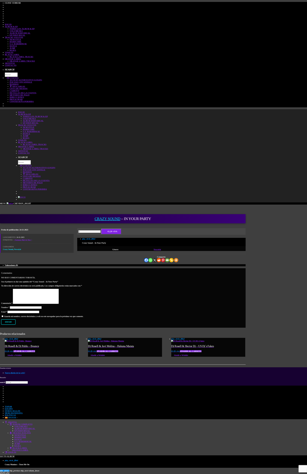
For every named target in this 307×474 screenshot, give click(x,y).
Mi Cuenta (12, 78)
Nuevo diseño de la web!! (15, 373)
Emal (4, 312)
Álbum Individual (20, 33)
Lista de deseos (18, 89)
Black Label (12, 55)
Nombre (5, 307)
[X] (155, 260)
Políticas (10, 415)
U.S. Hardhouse (18, 44)
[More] (176, 260)
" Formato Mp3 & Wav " (22, 240)
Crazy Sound (107, 219)
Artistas (10, 63)
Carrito (14, 91)
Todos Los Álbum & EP (22, 29)
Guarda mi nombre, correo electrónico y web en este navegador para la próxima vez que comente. (43, 316)
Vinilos (9, 52)
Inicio (8, 24)
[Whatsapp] (150, 260)
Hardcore (15, 42)
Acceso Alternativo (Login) (26, 80)
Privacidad (16, 99)
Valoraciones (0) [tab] (11, 265)
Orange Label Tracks (22, 61)
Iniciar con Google (21, 82)
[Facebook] (146, 260)
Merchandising (14, 413)
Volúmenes (16, 31)
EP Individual (17, 35)
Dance (13, 46)
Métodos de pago (19, 95)
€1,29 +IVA (112, 231)
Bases (13, 50)
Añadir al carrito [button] (24, 351)
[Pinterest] (163, 260)
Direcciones (17, 97)
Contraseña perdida (22, 101)
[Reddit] (159, 260)
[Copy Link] (171, 260)
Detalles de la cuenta (23, 93)
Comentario (6, 303)
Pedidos (14, 84)
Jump (12, 48)
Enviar (8, 322)
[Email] (167, 260)
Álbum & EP (11, 27)
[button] (1, 329)
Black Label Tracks (21, 57)
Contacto (10, 65)
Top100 (8, 407)
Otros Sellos (12, 411)
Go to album (7, 456)
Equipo (9, 409)
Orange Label (13, 59)
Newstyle (15, 40)
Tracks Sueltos (14, 37)
